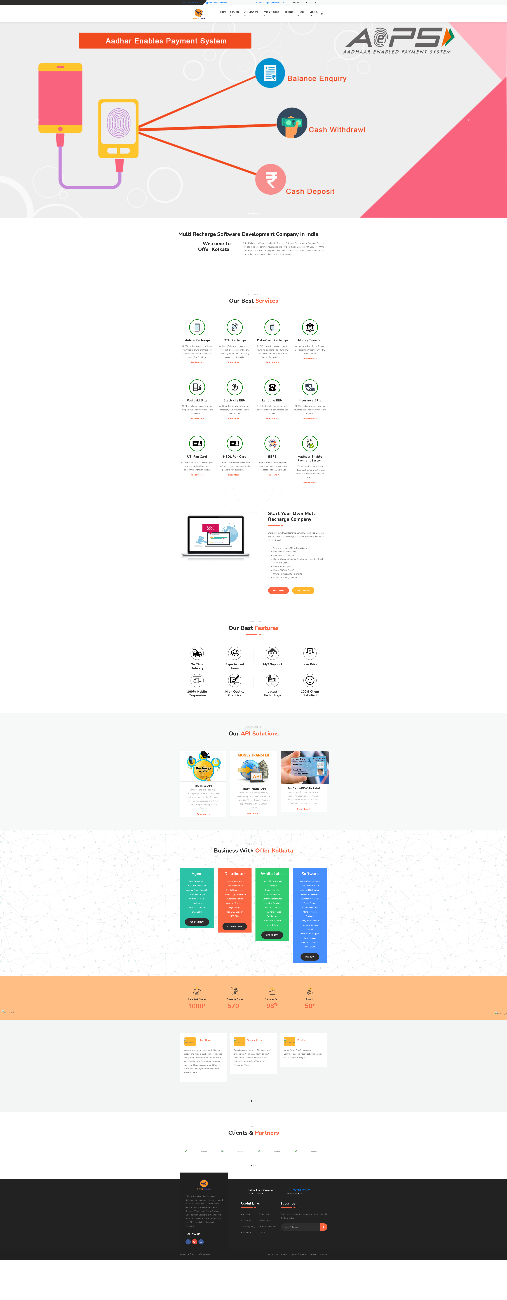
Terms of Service (298, 1254)
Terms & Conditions (267, 1226)
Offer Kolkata (204, 1254)
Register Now (197, 922)
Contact (312, 1254)
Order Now (303, 590)
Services (234, 11)
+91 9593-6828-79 (191, 2)
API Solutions (251, 11)
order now (272, 935)
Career (262, 1232)
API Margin (246, 1220)
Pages (301, 11)
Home (223, 11)
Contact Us (313, 13)
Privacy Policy (265, 1220)
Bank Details (247, 1232)
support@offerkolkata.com (215, 2)
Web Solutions (271, 11)
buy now (309, 957)
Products (288, 11)
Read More (196, 362)
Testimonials (272, 1254)
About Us (245, 1214)
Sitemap (323, 1254)
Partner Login (263, 2)
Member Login (278, 2)
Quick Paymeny (248, 1226)
